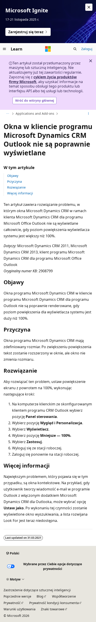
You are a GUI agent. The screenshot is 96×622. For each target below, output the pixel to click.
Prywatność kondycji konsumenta (54, 603)
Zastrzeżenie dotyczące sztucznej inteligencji (37, 590)
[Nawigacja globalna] (4, 49)
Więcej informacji (20, 193)
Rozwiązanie (16, 187)
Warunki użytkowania (19, 609)
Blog (40, 596)
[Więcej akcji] (88, 113)
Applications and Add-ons (35, 113)
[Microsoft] (48, 49)
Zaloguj (86, 49)
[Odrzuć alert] (88, 7)
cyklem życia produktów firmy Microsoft (43, 79)
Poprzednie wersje (17, 596)
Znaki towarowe (52, 609)
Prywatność (12, 603)
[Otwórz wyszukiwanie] (75, 49)
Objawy (12, 176)
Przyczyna (14, 181)
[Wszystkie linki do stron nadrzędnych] (7, 113)
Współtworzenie (64, 596)
